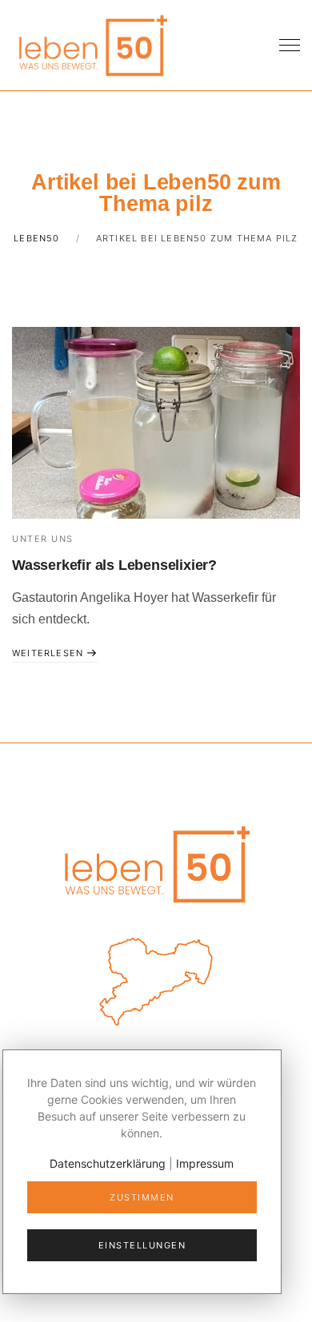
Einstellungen (142, 1245)
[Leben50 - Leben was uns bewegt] (92, 44)
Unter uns (43, 538)
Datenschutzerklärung (108, 1163)
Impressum (205, 1163)
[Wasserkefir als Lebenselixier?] (156, 423)
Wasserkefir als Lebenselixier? (114, 565)
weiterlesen (49, 653)
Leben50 (36, 238)
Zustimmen (142, 1197)
